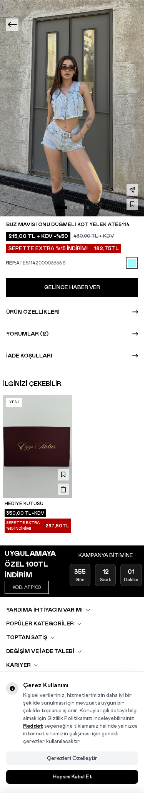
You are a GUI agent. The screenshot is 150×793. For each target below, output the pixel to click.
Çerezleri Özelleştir (72, 758)
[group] (72, 108)
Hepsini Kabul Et (72, 777)
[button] (61, 207)
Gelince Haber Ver (72, 287)
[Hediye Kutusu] (37, 446)
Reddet (33, 726)
